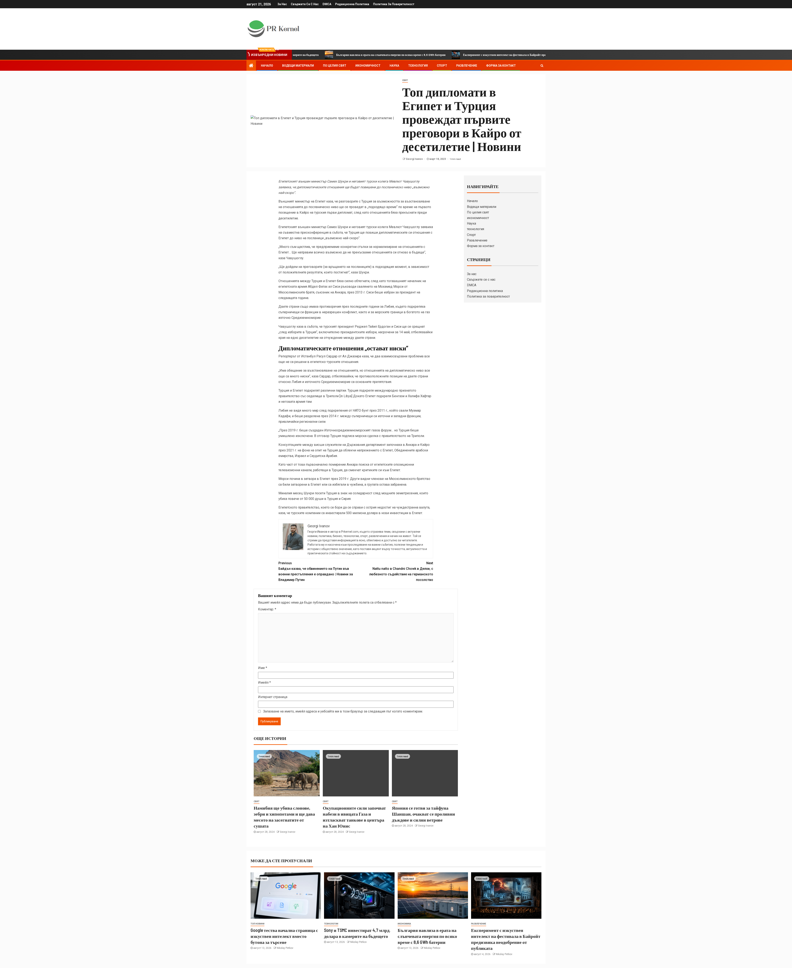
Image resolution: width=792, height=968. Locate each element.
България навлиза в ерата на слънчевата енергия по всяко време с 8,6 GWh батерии (336, 55)
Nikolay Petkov (285, 948)
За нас (282, 4)
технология (418, 65)
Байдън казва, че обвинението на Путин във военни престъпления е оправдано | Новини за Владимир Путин (315, 571)
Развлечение (466, 65)
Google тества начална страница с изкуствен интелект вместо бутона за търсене (284, 936)
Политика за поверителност (393, 4)
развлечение (478, 924)
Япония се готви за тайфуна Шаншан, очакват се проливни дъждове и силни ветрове (423, 814)
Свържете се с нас (305, 4)
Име (262, 668)
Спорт (442, 65)
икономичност (368, 65)
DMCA (327, 4)
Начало (267, 65)
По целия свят (334, 65)
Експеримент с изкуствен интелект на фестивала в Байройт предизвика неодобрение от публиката (473, 55)
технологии (331, 924)
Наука (394, 65)
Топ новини (257, 924)
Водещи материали (298, 65)
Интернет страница (272, 697)
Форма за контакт (501, 65)
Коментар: (267, 609)
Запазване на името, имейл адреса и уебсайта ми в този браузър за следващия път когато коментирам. (343, 711)
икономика (404, 924)
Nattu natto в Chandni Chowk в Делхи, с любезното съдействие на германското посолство (401, 571)
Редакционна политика (352, 4)
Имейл (264, 682)
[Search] (541, 65)
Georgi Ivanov (414, 159)
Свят (405, 80)
